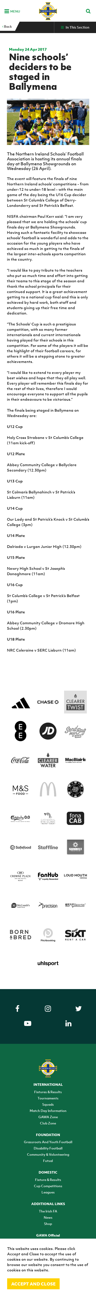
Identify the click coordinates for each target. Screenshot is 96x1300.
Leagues (48, 1192)
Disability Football (48, 1148)
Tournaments (48, 1098)
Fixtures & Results (48, 1092)
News (48, 1217)
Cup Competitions (48, 1186)
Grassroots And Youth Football (48, 1142)
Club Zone (48, 1123)
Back (7, 26)
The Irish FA (48, 1211)
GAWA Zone (48, 1117)
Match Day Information (48, 1110)
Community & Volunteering (48, 1154)
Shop (48, 1223)
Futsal (48, 1160)
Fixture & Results (48, 1179)
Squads (48, 1104)
